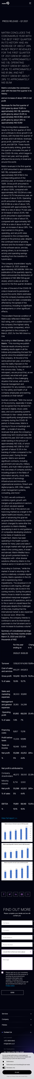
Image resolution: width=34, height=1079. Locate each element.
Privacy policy (10, 985)
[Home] (5, 3)
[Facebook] (3, 894)
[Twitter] (9, 894)
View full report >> (9, 818)
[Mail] (22, 894)
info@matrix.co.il (9, 1044)
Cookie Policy (24, 1076)
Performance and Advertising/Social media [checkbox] (18, 1064)
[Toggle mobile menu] (30, 3)
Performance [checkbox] (10, 1061)
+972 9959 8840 (9, 1041)
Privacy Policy (15, 1076)
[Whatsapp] (28, 894)
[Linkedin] (16, 894)
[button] (17, 1072)
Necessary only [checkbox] (11, 1067)
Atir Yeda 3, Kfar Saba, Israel (14, 1052)
